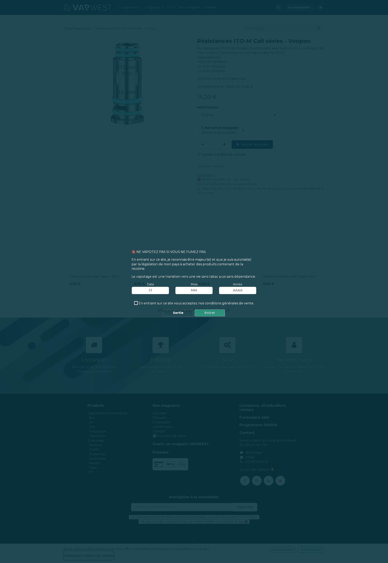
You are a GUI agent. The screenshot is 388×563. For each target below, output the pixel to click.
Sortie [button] (178, 313)
